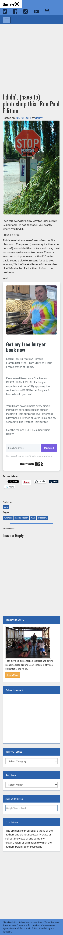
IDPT (6, 507)
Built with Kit (31, 464)
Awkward (8, 517)
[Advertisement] (31, 55)
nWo (33, 517)
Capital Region (21, 517)
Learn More (12, 675)
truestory (42, 517)
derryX (39, 117)
